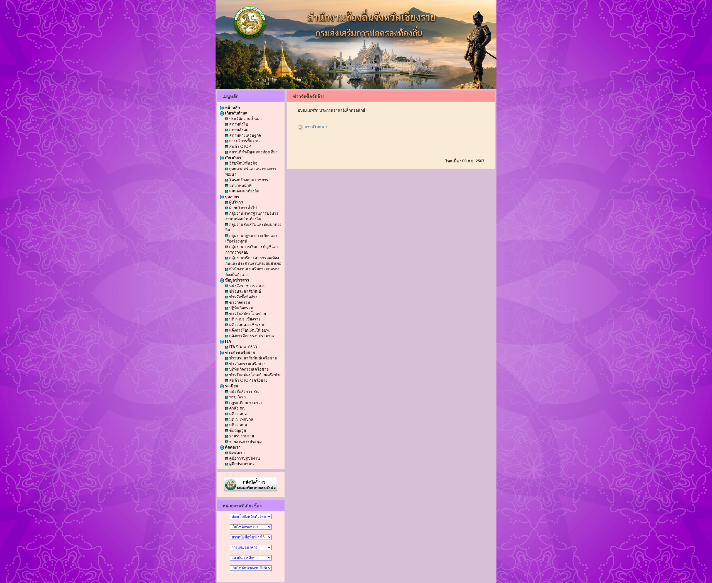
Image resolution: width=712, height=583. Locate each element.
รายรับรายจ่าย (241, 436)
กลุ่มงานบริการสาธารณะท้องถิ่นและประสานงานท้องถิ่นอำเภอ (253, 260)
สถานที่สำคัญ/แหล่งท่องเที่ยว (253, 152)
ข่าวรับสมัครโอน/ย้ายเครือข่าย (254, 374)
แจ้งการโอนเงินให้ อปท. (249, 330)
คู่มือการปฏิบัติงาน (244, 458)
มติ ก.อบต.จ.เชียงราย (246, 324)
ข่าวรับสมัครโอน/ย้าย (247, 313)
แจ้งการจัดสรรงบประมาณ (251, 335)
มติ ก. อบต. (238, 424)
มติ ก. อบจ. (238, 413)
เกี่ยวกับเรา (234, 157)
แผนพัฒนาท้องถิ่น (243, 190)
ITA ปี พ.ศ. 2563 (242, 346)
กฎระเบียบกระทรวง (245, 402)
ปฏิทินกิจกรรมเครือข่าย (248, 369)
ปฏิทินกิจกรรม (240, 307)
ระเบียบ (231, 385)
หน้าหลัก (232, 107)
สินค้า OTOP (239, 146)
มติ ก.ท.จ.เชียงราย (244, 319)
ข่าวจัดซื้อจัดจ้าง (242, 296)
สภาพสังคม (238, 129)
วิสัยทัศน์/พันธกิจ (242, 163)
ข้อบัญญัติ (237, 430)
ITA (227, 341)
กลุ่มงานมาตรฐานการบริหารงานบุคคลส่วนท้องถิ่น (251, 215)
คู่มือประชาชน (241, 463)
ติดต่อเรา (232, 447)
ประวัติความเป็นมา (245, 118)
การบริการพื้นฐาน (244, 140)
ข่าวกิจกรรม (239, 302)
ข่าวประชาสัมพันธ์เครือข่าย (252, 358)
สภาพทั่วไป (238, 124)
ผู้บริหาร (235, 202)
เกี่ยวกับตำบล (236, 113)
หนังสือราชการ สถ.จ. (246, 285)
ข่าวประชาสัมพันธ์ (244, 291)
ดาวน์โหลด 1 (315, 126)
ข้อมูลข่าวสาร (236, 280)
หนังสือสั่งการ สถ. (243, 391)
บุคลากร (231, 196)
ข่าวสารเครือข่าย (239, 352)
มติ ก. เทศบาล (240, 419)
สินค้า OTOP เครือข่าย (248, 380)
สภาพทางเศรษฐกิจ (244, 135)
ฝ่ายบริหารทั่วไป (242, 207)
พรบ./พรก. (237, 397)
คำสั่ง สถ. (236, 408)
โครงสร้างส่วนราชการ (248, 179)
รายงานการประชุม (245, 441)
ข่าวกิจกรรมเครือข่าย (247, 363)
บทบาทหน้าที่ (239, 185)
